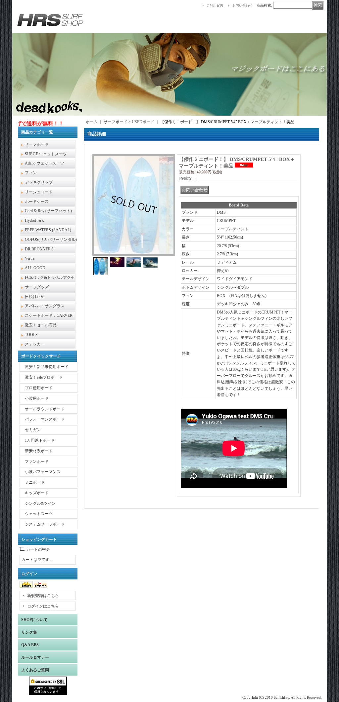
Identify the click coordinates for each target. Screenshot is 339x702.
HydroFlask (34, 220)
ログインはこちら (43, 606)
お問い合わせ (242, 5)
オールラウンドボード (45, 409)
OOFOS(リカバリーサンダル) (51, 239)
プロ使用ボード (39, 388)
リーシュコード (39, 192)
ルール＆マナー (35, 657)
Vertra (29, 258)
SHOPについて (34, 619)
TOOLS (31, 334)
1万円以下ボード (40, 440)
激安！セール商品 (41, 325)
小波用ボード (37, 398)
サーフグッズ (37, 287)
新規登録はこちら (43, 595)
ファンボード (37, 461)
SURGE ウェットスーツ (46, 154)
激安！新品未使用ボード (47, 366)
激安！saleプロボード (44, 377)
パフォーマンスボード (45, 419)
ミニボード (35, 482)
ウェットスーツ (39, 513)
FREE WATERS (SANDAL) (48, 230)
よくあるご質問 (35, 670)
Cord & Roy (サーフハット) (48, 210)
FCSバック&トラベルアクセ (50, 277)
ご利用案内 (215, 5)
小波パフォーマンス (43, 471)
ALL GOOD (35, 268)
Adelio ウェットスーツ (44, 163)
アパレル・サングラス (45, 306)
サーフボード (37, 144)
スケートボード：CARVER (49, 315)
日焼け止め (35, 296)
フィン (31, 172)
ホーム (92, 122)
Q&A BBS (30, 645)
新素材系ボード (39, 451)
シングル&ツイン (40, 503)
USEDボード (143, 122)
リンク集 (29, 632)
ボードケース (37, 201)
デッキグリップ (39, 182)
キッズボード (37, 493)
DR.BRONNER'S (39, 249)
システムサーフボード (45, 524)
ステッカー (35, 344)
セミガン (33, 429)
